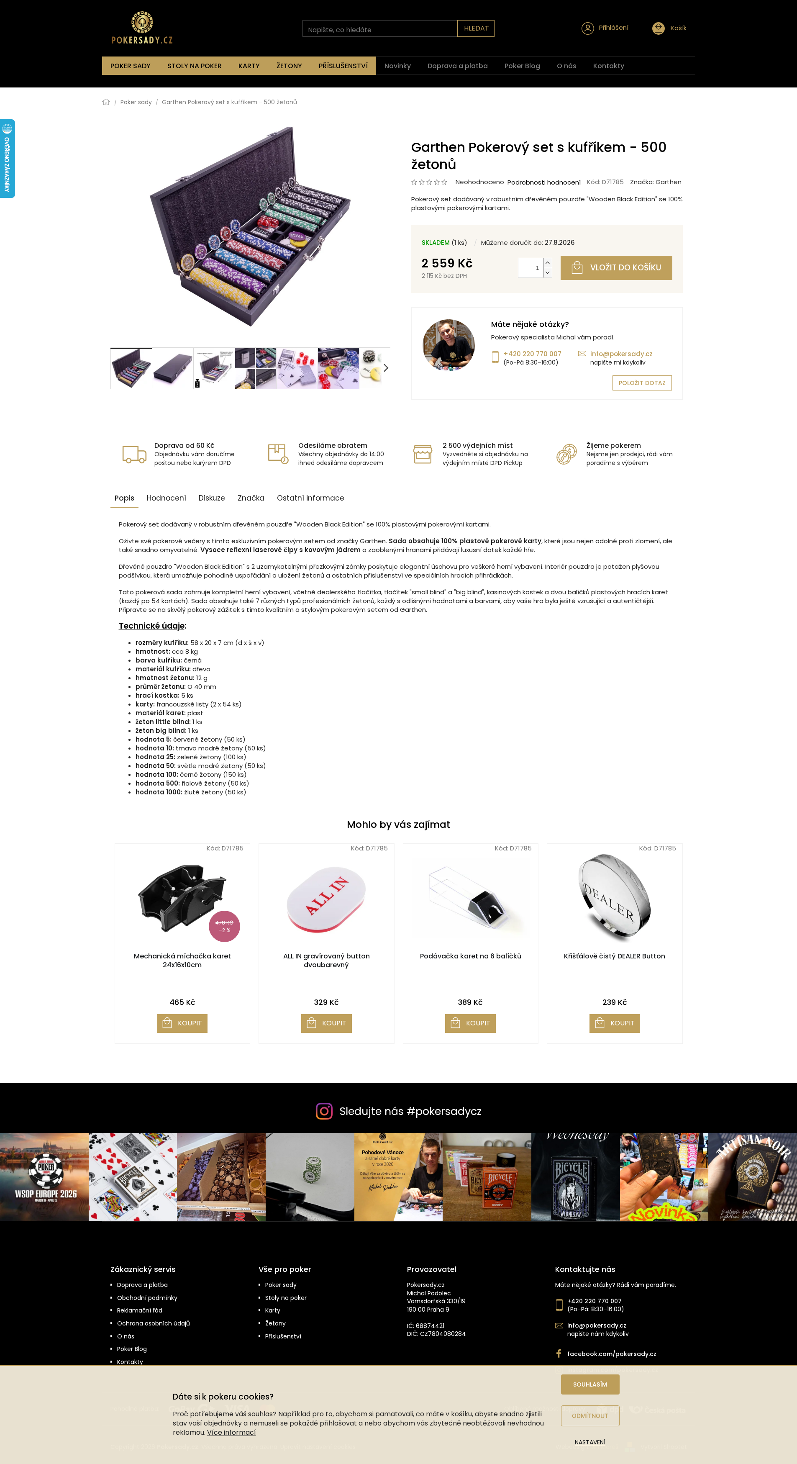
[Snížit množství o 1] (547, 272)
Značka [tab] (251, 498)
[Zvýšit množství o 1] (547, 263)
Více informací (231, 1432)
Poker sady (281, 1285)
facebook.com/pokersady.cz (611, 1354)
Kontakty (130, 1362)
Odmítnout (590, 1415)
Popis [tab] (124, 498)
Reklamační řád (139, 1311)
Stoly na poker (286, 1298)
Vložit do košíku (625, 267)
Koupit (190, 1023)
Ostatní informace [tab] (310, 498)
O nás (125, 1337)
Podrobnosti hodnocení (544, 182)
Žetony (275, 1324)
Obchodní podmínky (147, 1298)
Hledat (476, 28)
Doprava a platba (142, 1285)
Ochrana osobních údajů (153, 1324)
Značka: (656, 181)
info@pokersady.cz (621, 353)
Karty (272, 1311)
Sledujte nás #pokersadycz (411, 1111)
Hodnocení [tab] (166, 498)
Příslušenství (283, 1337)
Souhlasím (590, 1384)
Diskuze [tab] (212, 498)
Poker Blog (132, 1349)
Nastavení (590, 1442)
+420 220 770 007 (532, 353)
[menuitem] (130, 66)
